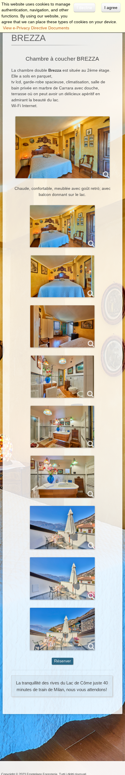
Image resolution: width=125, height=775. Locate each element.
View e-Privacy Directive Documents (36, 28)
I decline (84, 7)
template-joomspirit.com (123, 749)
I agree (110, 7)
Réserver (62, 661)
